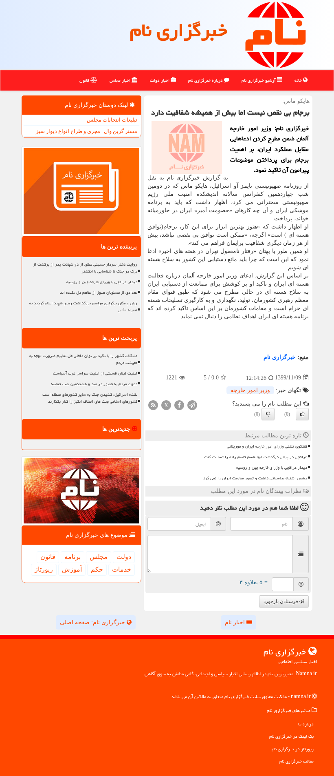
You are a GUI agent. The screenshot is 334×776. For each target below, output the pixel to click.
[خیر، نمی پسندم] (268, 414)
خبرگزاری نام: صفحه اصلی (93, 622)
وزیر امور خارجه (250, 390)
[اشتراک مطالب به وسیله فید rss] (153, 404)
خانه (298, 80)
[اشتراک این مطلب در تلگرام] (192, 404)
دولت (123, 556)
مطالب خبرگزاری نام (296, 761)
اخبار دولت (160, 80)
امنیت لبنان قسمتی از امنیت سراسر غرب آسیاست (95, 373)
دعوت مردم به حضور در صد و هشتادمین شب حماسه (94, 384)
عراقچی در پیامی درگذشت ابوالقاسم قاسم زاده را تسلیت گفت (255, 457)
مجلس (99, 556)
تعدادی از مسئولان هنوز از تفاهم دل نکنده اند (98, 292)
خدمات (121, 569)
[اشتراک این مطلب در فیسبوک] (179, 404)
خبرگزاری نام (178, 30)
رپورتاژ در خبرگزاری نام (293, 749)
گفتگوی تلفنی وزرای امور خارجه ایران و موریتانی (267, 446)
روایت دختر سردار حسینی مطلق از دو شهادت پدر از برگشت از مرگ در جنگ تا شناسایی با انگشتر (85, 267)
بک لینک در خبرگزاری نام (291, 736)
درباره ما (306, 724)
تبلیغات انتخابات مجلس (112, 120)
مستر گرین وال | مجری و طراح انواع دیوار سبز (86, 131)
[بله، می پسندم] (302, 414)
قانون (84, 80)
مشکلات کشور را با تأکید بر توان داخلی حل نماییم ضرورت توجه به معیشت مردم (83, 359)
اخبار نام (235, 622)
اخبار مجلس (121, 80)
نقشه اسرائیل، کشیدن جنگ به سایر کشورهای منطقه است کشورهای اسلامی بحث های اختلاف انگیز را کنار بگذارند (89, 398)
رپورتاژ (44, 569)
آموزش (72, 569)
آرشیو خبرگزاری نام (259, 80)
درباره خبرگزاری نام (206, 80)
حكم (97, 569)
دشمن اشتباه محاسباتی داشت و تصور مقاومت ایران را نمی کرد (255, 478)
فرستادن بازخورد (281, 601)
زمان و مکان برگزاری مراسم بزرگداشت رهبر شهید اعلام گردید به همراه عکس (83, 306)
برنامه (72, 556)
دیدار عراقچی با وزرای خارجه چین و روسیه (271, 467)
